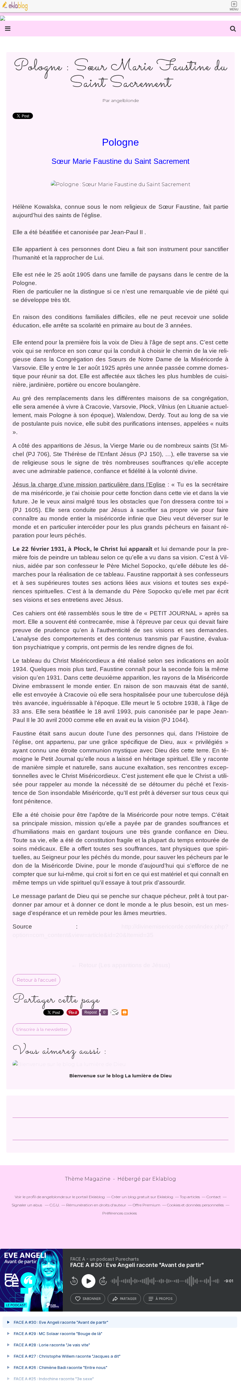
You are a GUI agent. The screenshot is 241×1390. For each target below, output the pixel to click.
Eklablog (164, 1179)
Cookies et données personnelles (195, 1205)
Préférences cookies (119, 1213)
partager (128, 1299)
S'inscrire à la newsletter (42, 1029)
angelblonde (53, 1196)
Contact (213, 1196)
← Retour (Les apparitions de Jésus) (120, 965)
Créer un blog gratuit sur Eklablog (142, 1196)
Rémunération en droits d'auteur (96, 1205)
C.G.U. (55, 1205)
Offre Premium (146, 1205)
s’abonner (92, 1299)
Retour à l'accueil (36, 980)
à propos (164, 1299)
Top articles (190, 1196)
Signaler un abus (27, 1205)
